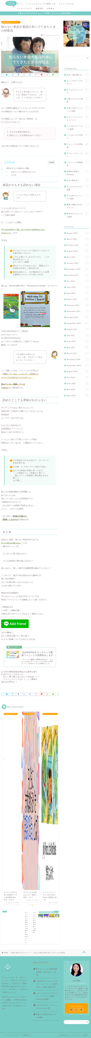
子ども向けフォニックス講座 (77, 197)
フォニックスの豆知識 (77, 145)
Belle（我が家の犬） (77, 75)
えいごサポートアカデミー (77, 82)
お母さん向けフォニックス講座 (77, 109)
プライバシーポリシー (12, 1035)
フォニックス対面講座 (77, 164)
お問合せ (50, 8)
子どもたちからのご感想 (77, 188)
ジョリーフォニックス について (77, 118)
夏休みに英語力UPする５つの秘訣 (46, 1015)
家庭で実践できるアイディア (10, 22)
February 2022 (77, 305)
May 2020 (77, 389)
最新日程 (39, 8)
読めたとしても (23, 172)
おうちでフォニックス (77, 91)
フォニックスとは (66, 4)
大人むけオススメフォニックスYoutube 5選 (46, 1006)
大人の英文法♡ (77, 180)
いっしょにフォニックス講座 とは (40, 4)
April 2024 (77, 257)
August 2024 (77, 251)
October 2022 (77, 275)
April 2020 (77, 396)
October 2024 (77, 245)
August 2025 (77, 233)
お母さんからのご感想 (77, 100)
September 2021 (77, 323)
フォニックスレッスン (77, 154)
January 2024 (77, 263)
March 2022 (77, 299)
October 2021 (77, 317)
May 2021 (77, 347)
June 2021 (77, 341)
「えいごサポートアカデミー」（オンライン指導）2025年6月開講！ (46, 996)
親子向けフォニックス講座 (77, 215)
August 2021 (77, 329)
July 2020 (77, 377)
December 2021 (77, 311)
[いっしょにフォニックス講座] (11, 7)
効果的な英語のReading (77, 173)
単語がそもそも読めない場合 (18, 168)
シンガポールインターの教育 (77, 127)
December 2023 (77, 269)
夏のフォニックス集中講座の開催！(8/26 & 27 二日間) (46, 972)
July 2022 (77, 281)
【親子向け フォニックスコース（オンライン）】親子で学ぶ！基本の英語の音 (47, 984)
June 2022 (77, 287)
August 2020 (77, 371)
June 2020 (77, 383)
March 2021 (77, 353)
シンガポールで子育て (77, 136)
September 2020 (77, 365)
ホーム (20, 4)
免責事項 (26, 1035)
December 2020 (77, 359)
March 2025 (77, 239)
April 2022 (77, 293)
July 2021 (77, 335)
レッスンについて (24, 8)
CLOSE (51, 162)
